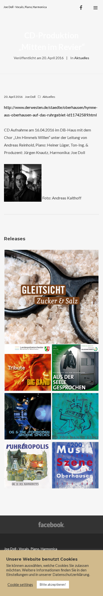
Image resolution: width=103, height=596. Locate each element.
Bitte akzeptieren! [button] (53, 584)
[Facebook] (52, 524)
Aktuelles (81, 58)
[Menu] (95, 7)
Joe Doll (30, 97)
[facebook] (81, 8)
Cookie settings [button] (20, 584)
